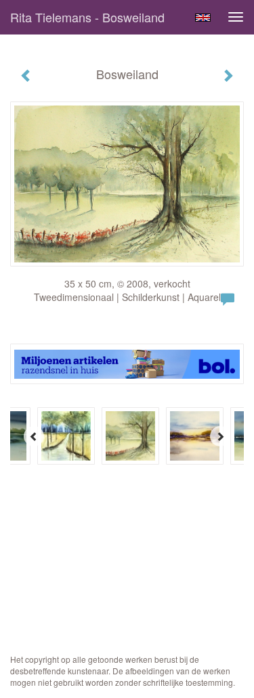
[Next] (220, 436)
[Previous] (34, 436)
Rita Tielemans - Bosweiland (87, 17)
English (203, 18)
